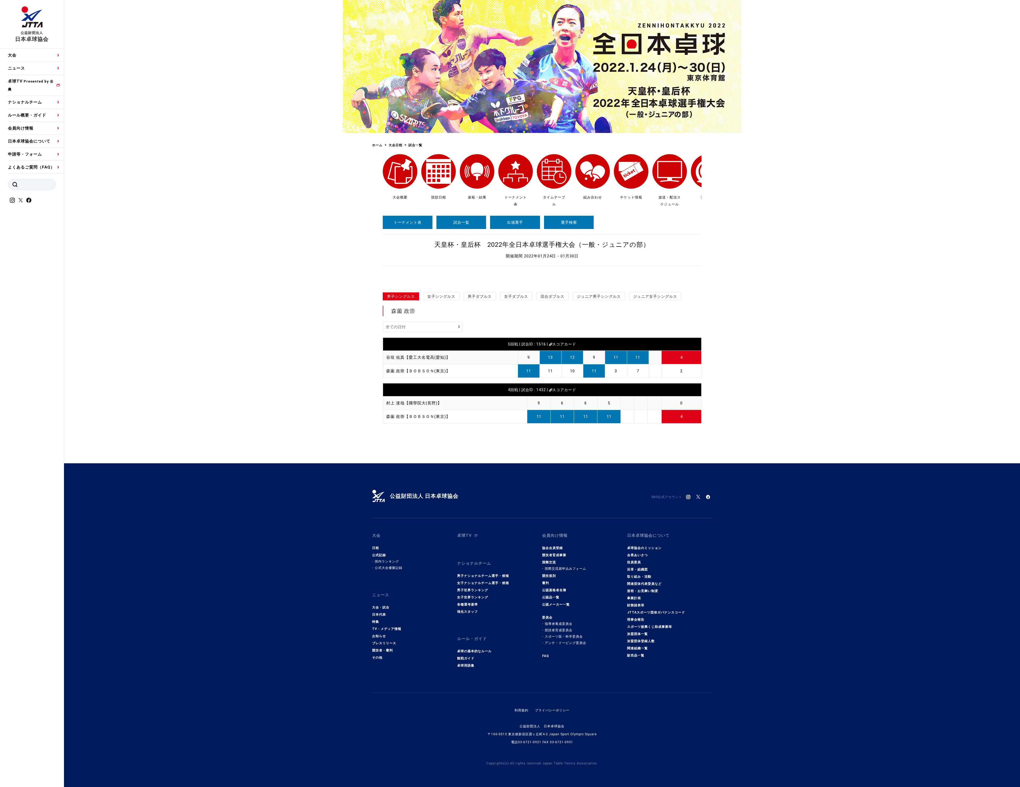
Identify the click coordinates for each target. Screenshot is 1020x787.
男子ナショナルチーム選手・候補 (483, 576)
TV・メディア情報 (386, 629)
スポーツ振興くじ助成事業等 (649, 627)
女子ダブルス (516, 296)
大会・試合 (380, 607)
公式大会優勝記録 (388, 568)
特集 (375, 622)
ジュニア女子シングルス (655, 296)
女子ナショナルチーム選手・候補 (483, 583)
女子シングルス (441, 296)
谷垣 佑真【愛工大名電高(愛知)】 (418, 357)
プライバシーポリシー (552, 710)
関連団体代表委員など (644, 584)
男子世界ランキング (472, 590)
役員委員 (634, 562)
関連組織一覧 (637, 648)
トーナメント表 (408, 222)
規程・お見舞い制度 (642, 591)
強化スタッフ (467, 611)
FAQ (545, 656)
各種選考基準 (467, 604)
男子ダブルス (480, 296)
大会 (12, 55)
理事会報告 (635, 619)
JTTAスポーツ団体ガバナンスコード (656, 612)
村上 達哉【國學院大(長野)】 (414, 403)
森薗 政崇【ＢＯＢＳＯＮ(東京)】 (418, 371)
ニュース (16, 68)
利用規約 (521, 710)
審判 (545, 583)
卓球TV (31, 85)
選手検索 (569, 222)
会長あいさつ (637, 555)
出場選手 (515, 222)
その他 (377, 657)
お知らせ (379, 636)
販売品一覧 (635, 655)
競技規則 (549, 576)
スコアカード (564, 344)
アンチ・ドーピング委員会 (565, 643)
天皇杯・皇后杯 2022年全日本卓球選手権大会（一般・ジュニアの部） (542, 244)
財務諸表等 (635, 605)
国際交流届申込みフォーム (565, 568)
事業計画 (634, 598)
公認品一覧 (550, 597)
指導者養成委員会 (558, 624)
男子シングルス (401, 296)
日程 (375, 548)
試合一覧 (461, 222)
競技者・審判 (382, 650)
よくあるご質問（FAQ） (31, 167)
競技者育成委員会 (558, 630)
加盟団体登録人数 (641, 641)
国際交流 (549, 562)
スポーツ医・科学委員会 (564, 636)
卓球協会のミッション (644, 548)
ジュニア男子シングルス (599, 296)
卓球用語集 (465, 665)
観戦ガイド (465, 658)
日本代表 (379, 614)
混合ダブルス (552, 296)
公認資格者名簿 (554, 590)
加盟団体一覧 (637, 634)
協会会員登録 (552, 548)
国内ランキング (387, 561)
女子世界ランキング (472, 597)
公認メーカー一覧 (556, 604)
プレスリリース (384, 643)
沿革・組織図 (637, 569)
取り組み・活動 (639, 576)
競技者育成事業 (554, 555)
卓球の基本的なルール (474, 651)
